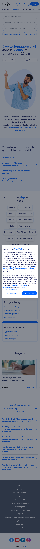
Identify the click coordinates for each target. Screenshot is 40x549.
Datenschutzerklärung (19, 285)
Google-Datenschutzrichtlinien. (14, 288)
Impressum (7, 287)
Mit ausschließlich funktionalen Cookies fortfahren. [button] (19, 267)
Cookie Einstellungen (10, 293)
